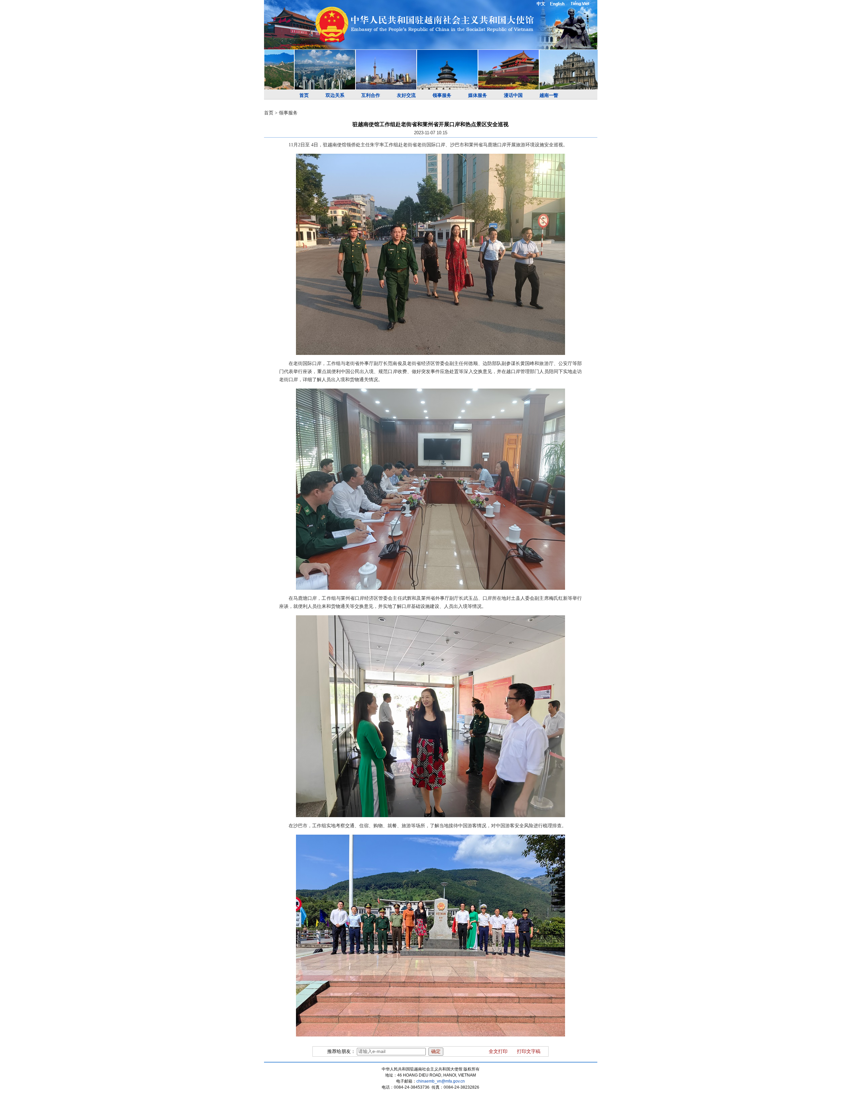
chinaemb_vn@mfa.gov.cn (440, 1081)
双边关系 (335, 95)
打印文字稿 (528, 1051)
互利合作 (370, 95)
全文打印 (498, 1051)
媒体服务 (477, 95)
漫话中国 (513, 95)
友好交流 (406, 95)
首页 (304, 95)
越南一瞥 (548, 95)
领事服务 (442, 95)
